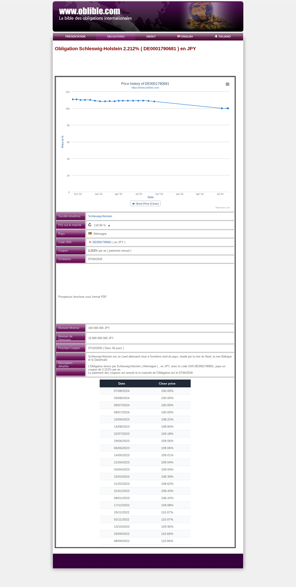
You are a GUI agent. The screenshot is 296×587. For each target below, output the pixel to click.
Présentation (75, 36)
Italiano (224, 36)
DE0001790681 (102, 242)
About (151, 36)
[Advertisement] (150, 63)
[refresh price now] (89, 224)
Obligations (116, 36)
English (187, 36)
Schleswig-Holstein (100, 216)
